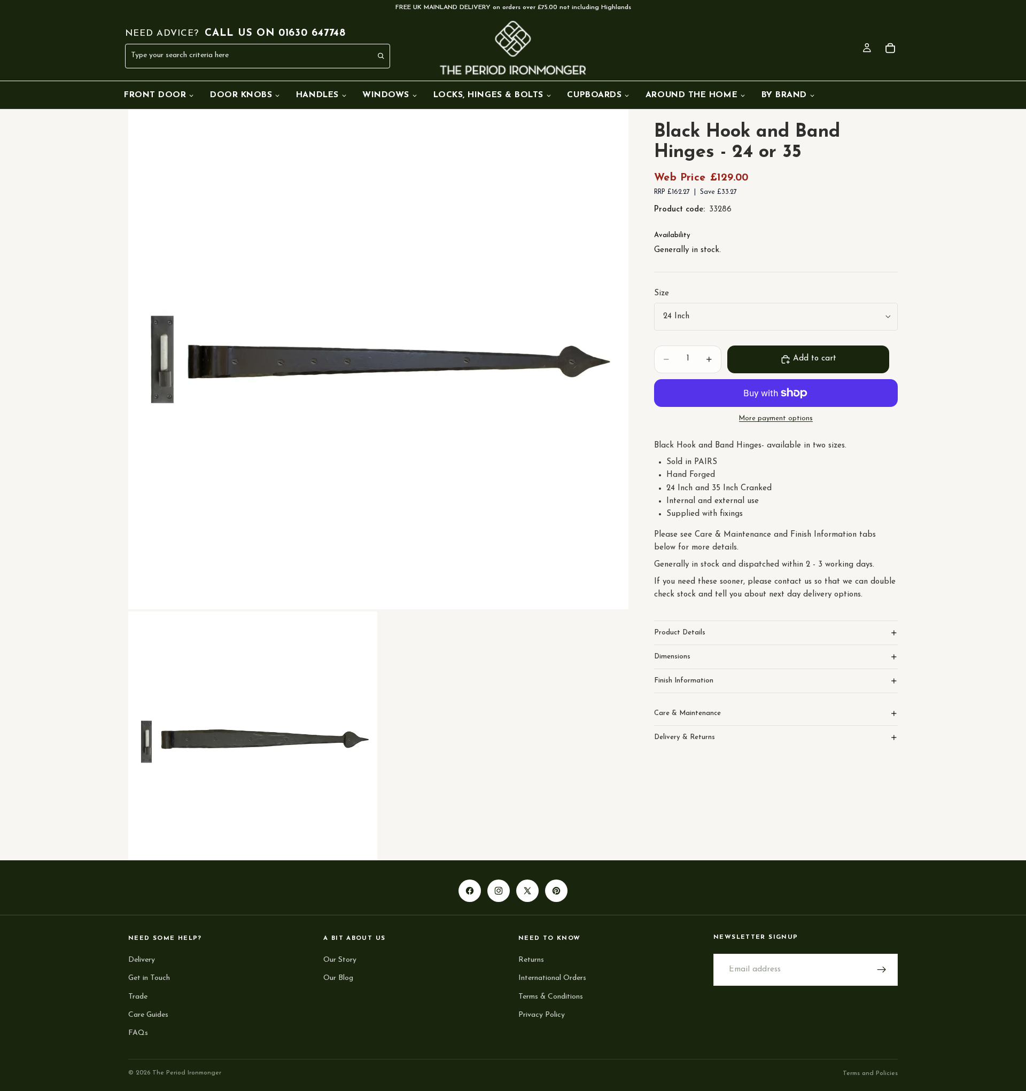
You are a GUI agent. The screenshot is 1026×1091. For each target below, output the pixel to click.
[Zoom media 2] (252, 735)
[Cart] (890, 48)
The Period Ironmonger (186, 1073)
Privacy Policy (541, 1015)
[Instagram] (498, 891)
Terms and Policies (870, 1073)
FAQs (138, 1033)
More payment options (776, 418)
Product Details (679, 632)
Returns (531, 960)
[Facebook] (470, 891)
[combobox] (234, 56)
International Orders (552, 978)
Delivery (141, 960)
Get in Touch (149, 978)
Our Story (339, 960)
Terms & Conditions (550, 996)
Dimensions (672, 656)
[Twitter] (527, 891)
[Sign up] (881, 970)
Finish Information (683, 680)
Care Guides (148, 1015)
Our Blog (338, 978)
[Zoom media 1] (378, 359)
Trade (137, 996)
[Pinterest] (556, 891)
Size (661, 293)
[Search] (381, 56)
